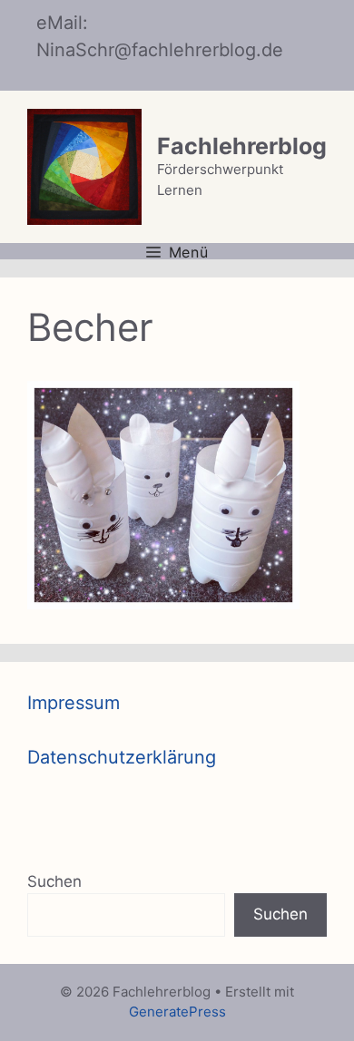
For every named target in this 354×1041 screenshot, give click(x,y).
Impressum (73, 703)
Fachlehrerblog (242, 146)
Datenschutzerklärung (121, 757)
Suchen (54, 881)
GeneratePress (177, 1011)
